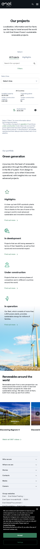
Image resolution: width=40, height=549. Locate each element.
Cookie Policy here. (9, 525)
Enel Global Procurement (11, 503)
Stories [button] (5, 470)
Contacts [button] (5, 475)
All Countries (20, 91)
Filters (20, 69)
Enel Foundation (8, 506)
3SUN (25, 499)
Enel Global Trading (15, 496)
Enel (4, 496)
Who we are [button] (7, 459)
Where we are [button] (7, 465)
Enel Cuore (21, 506)
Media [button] (4, 481)
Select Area (5, 76)
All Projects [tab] (14, 57)
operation (23, 124)
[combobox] (20, 63)
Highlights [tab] (26, 57)
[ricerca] (32, 4)
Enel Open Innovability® (11, 499)
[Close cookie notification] (37, 509)
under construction (8, 126)
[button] (35, 110)
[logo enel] (6, 4)
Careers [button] (5, 486)
